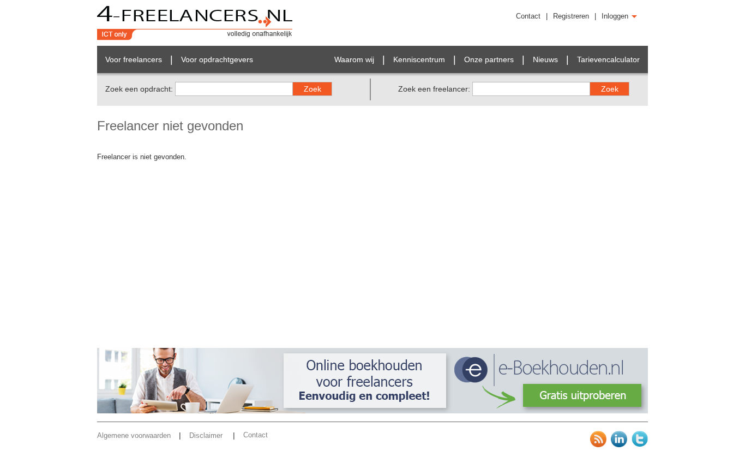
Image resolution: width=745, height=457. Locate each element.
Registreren (571, 16)
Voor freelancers (133, 59)
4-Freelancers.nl (195, 22)
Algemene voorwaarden (134, 435)
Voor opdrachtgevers (217, 59)
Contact (528, 16)
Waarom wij (354, 59)
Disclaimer (207, 435)
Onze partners (489, 59)
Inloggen (616, 16)
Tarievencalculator (608, 59)
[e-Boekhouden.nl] (372, 411)
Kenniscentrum (419, 59)
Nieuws (545, 59)
